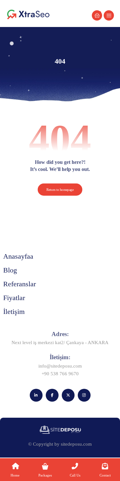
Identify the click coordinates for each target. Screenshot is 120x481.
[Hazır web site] (28, 14)
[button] (109, 15)
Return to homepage (60, 189)
